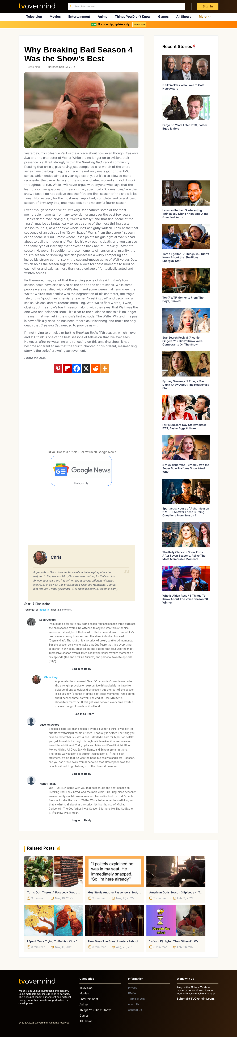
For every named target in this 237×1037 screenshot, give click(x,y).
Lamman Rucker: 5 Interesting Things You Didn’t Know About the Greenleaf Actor (185, 214)
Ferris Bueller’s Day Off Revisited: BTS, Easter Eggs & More (184, 426)
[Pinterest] (58, 368)
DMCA (132, 993)
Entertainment (79, 16)
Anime (102, 16)
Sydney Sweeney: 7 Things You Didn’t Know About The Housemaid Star (185, 384)
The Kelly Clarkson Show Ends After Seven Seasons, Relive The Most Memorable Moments (183, 555)
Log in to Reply (81, 669)
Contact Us (135, 1010)
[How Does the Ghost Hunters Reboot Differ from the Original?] (114, 920)
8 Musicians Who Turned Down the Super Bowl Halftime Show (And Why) (185, 468)
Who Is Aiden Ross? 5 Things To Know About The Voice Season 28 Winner (185, 599)
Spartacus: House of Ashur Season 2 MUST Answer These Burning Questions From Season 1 (185, 512)
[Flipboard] (67, 368)
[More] (104, 368)
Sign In (208, 6)
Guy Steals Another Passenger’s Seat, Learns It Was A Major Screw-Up (135, 892)
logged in (44, 609)
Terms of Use (136, 998)
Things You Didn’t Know (132, 16)
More (203, 16)
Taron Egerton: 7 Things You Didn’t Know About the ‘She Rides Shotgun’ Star (185, 257)
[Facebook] (76, 368)
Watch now (139, 24)
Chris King (34, 67)
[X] (86, 368)
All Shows (183, 16)
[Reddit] (95, 368)
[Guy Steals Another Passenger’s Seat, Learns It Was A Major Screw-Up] (114, 871)
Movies (55, 16)
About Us (133, 1004)
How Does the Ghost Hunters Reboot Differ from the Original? (130, 941)
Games (163, 16)
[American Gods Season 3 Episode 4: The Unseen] (175, 871)
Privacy (132, 987)
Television (34, 16)
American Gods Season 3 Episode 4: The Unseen (181, 892)
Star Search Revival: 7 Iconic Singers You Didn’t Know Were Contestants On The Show (182, 341)
